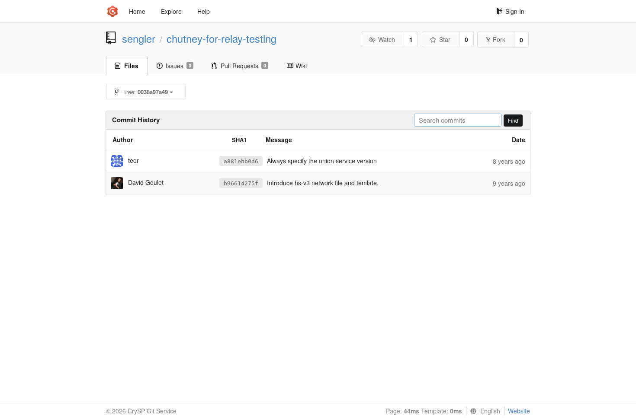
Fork (499, 39)
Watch (386, 39)
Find (513, 120)
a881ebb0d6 (241, 161)
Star (444, 39)
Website (519, 410)
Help (203, 11)
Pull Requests (243, 65)
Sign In (514, 11)
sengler (138, 38)
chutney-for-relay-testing (221, 38)
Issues (178, 65)
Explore (171, 11)
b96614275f (241, 183)
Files (131, 65)
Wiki (301, 65)
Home (137, 11)
